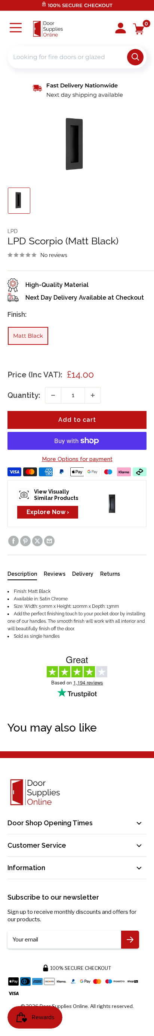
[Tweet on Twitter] (37, 541)
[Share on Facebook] (13, 541)
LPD (12, 231)
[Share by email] (49, 541)
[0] (139, 28)
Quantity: (23, 395)
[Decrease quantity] (53, 395)
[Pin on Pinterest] (25, 541)
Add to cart (77, 419)
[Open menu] (15, 28)
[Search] (135, 57)
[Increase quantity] (93, 395)
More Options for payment (77, 459)
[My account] (120, 28)
